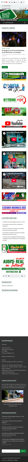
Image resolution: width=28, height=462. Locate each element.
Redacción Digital (17, 54)
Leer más (4, 67)
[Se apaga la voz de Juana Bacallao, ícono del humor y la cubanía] (14, 40)
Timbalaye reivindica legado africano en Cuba (14, 222)
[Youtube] (26, 8)
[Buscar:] (14, 451)
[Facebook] (22, 8)
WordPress (10, 460)
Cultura (3, 48)
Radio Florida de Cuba (15, 458)
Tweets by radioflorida (7, 285)
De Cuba (8, 48)
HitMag (15, 460)
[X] (20, 8)
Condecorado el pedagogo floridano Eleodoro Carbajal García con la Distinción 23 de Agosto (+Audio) (14, 238)
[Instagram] (23, 8)
